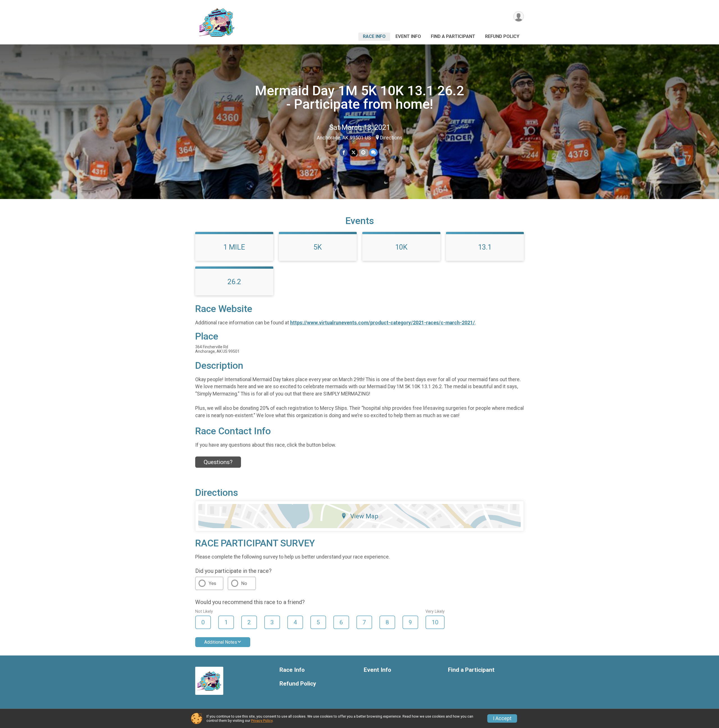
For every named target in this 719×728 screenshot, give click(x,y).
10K (401, 247)
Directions (391, 138)
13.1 (485, 247)
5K (317, 247)
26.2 (234, 281)
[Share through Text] (373, 152)
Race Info (374, 36)
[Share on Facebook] (344, 152)
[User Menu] (518, 16)
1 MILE (234, 247)
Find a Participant (453, 36)
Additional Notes (220, 642)
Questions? (218, 462)
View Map (364, 516)
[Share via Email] (363, 152)
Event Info (408, 36)
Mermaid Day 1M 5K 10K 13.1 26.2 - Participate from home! (359, 97)
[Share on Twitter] (353, 152)
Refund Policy (502, 36)
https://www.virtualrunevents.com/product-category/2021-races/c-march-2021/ (382, 322)
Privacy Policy (261, 720)
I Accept (502, 718)
